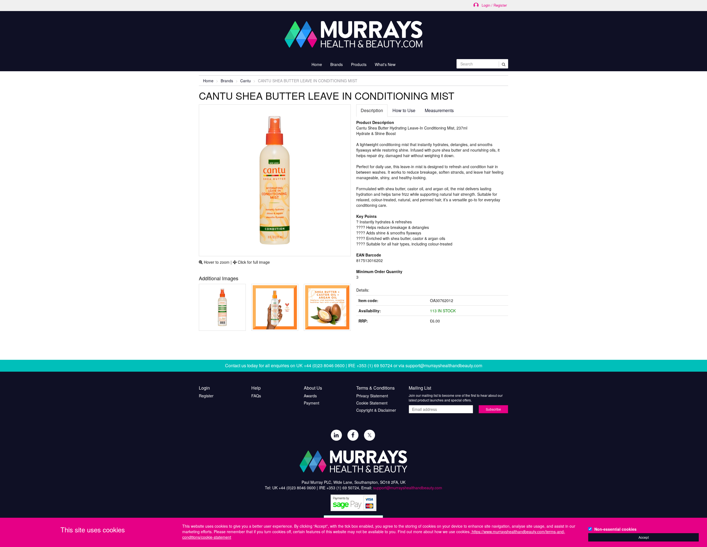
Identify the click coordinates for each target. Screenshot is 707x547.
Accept (644, 537)
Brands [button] (336, 64)
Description (372, 110)
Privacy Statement (372, 395)
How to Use (403, 110)
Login (204, 387)
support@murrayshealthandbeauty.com (443, 365)
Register (206, 395)
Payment (311, 403)
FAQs (256, 395)
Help (256, 387)
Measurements (439, 110)
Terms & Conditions (375, 387)
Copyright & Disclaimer (376, 410)
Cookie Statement (371, 403)
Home (317, 64)
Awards (310, 395)
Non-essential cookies (615, 529)
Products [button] (358, 64)
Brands (227, 80)
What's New (385, 64)
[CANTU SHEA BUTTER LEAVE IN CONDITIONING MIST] (222, 307)
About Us (313, 387)
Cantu (245, 80)
